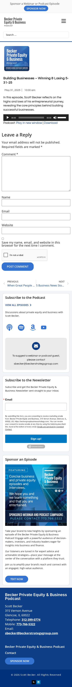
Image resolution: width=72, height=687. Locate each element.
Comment (10, 154)
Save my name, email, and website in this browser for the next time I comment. (31, 244)
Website (7, 225)
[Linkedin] (39, 682)
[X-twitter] (34, 682)
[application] (36, 117)
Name (6, 197)
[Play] (7, 117)
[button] (63, 21)
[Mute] (55, 117)
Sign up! (36, 439)
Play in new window (29, 122)
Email (6, 211)
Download (51, 122)
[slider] (62, 117)
